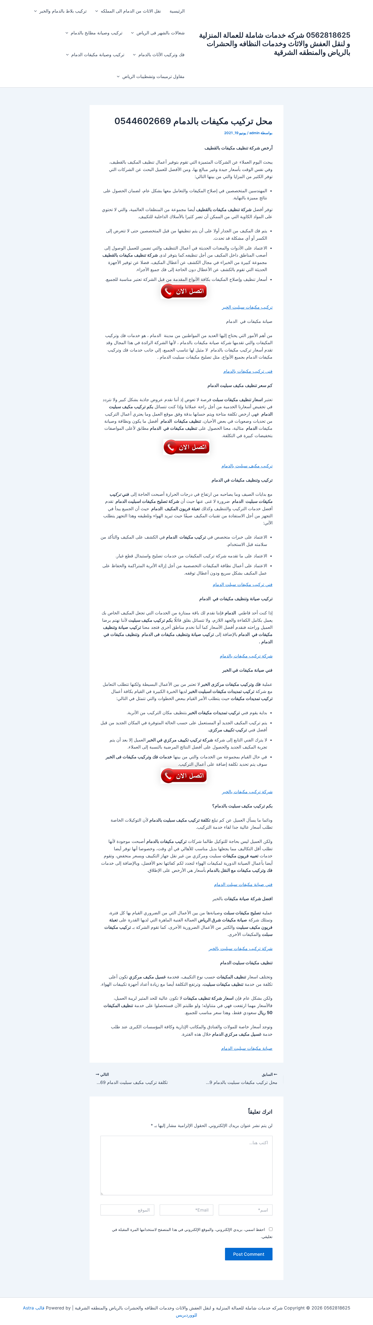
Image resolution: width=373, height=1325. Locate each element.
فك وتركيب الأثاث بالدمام (161, 54)
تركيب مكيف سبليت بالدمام (247, 465)
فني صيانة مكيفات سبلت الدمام (243, 884)
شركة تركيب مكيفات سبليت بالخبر (241, 948)
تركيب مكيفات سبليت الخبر (247, 307)
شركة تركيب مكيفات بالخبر (247, 791)
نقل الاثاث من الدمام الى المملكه (131, 11)
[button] (98, 11)
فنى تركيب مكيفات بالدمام (248, 371)
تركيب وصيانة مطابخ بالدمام (96, 32)
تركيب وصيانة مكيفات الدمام (97, 54)
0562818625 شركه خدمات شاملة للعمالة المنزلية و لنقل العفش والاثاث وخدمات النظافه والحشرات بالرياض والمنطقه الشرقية (274, 43)
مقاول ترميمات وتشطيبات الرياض (153, 76)
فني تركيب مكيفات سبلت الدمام (243, 584)
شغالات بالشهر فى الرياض (161, 32)
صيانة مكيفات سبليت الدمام (247, 1048)
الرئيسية (177, 11)
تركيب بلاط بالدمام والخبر (63, 11)
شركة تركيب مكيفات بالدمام (246, 656)
